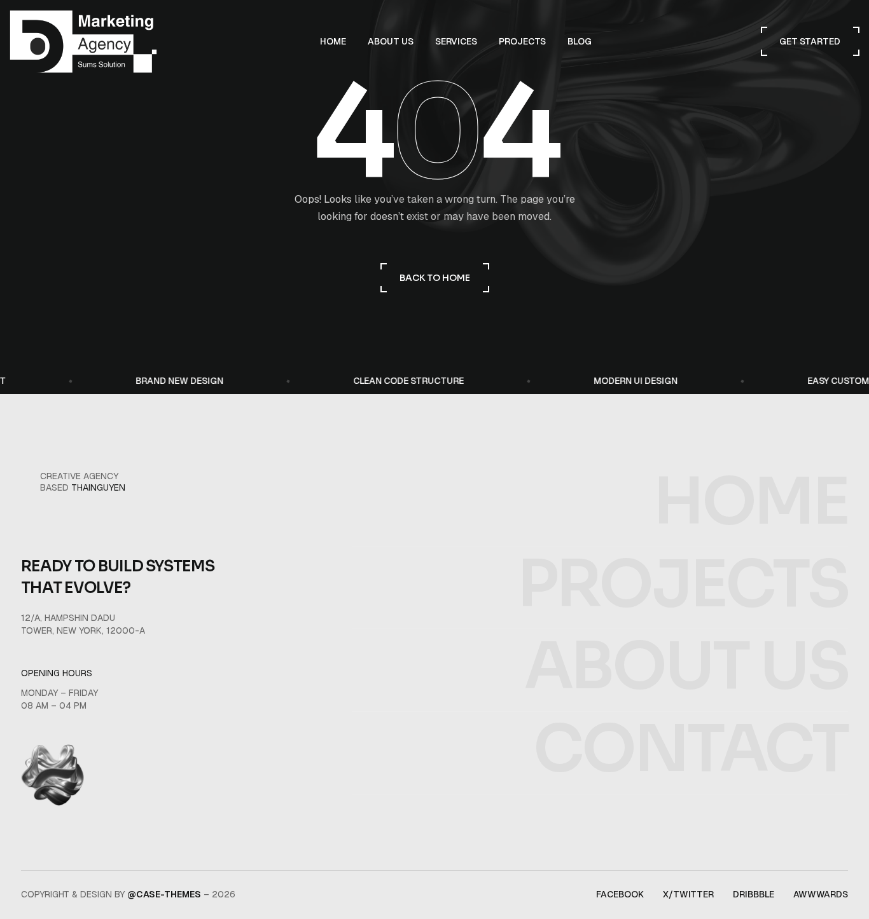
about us (686, 667)
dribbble (753, 894)
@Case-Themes (164, 894)
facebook (620, 894)
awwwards (820, 894)
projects (682, 585)
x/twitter (688, 894)
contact (690, 750)
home (750, 502)
